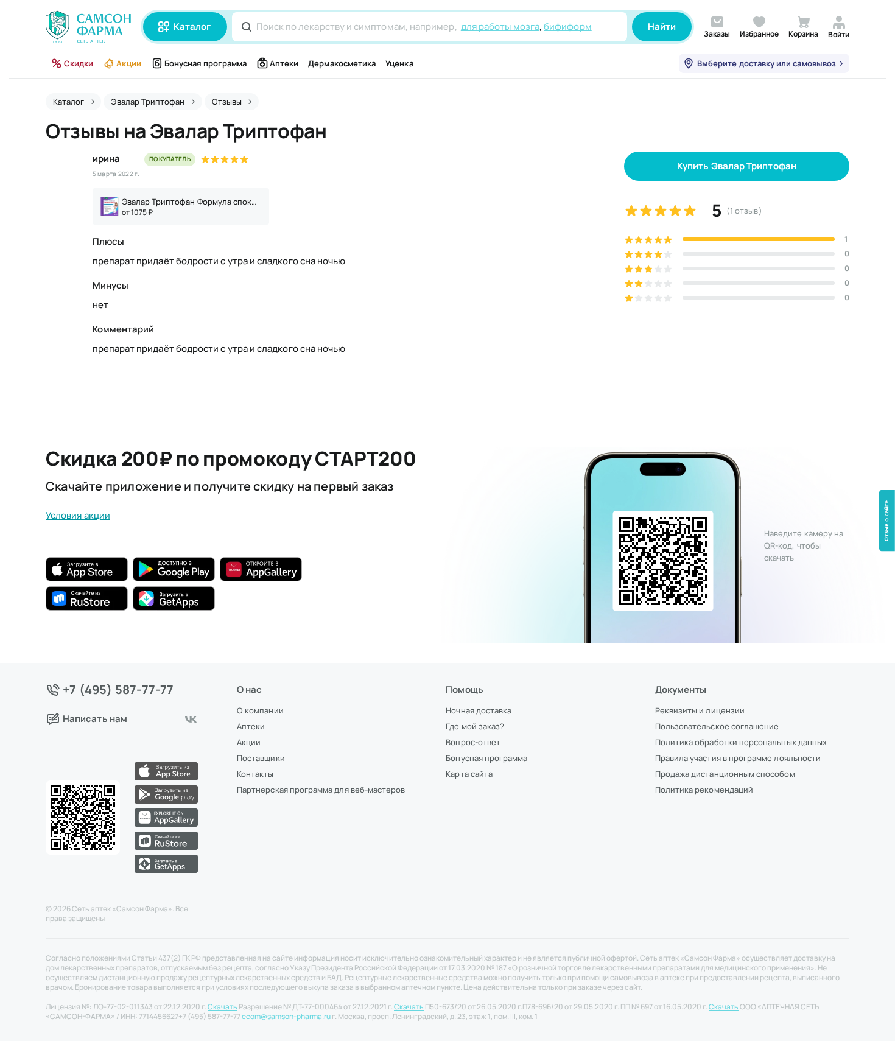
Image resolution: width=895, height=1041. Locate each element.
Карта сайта (469, 773)
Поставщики (261, 757)
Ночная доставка (478, 710)
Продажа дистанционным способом (725, 773)
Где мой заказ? (475, 726)
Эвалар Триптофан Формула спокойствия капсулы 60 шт (192, 201)
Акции (128, 63)
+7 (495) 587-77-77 (118, 689)
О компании (260, 710)
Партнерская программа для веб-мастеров (321, 789)
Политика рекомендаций (704, 789)
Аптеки (284, 63)
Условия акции (78, 515)
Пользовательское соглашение (717, 726)
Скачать (222, 1007)
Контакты (255, 773)
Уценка (399, 63)
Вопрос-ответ (473, 742)
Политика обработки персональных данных (741, 742)
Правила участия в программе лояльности (738, 757)
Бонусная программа (205, 63)
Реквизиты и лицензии (700, 710)
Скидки (78, 63)
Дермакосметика (342, 63)
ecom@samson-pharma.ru (286, 1017)
